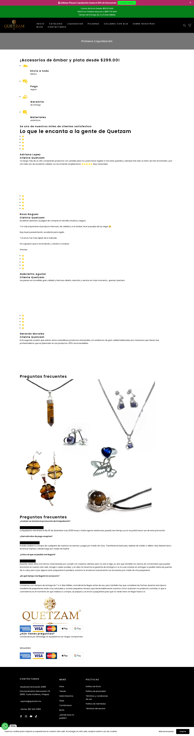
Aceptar (183, 731)
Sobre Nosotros (66, 696)
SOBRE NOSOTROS (144, 23)
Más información (166, 731)
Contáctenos (65, 705)
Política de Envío (93, 686)
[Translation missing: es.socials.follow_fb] (21, 716)
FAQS (61, 700)
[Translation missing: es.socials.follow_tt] (36, 716)
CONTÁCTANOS (57, 27)
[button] (190, 3)
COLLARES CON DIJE (116, 23)
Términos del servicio (95, 708)
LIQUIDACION (75, 23)
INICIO (40, 23)
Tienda (62, 691)
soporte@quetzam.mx (30, 701)
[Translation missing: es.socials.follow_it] (26, 716)
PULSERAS (93, 23)
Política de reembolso (96, 703)
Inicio (61, 686)
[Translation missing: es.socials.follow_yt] (31, 716)
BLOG (40, 27)
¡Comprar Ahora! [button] (127, 3)
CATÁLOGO (56, 23)
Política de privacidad (96, 691)
